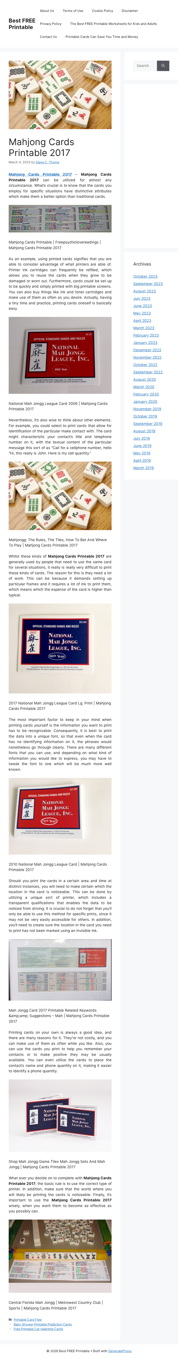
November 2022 (147, 357)
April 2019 (142, 460)
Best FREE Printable (22, 23)
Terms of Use (73, 11)
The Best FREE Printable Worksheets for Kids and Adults (113, 24)
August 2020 (144, 379)
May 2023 (142, 313)
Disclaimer (130, 11)
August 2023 (144, 291)
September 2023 (148, 284)
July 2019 (141, 438)
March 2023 (143, 328)
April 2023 (142, 320)
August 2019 (144, 431)
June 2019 (142, 446)
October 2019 (145, 416)
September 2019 (147, 424)
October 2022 (145, 365)
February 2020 (146, 394)
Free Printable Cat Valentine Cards (38, 1329)
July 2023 (141, 298)
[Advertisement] (151, 169)
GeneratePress (120, 1351)
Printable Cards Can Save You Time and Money (102, 37)
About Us (47, 11)
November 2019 (147, 409)
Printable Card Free (27, 1319)
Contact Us (48, 37)
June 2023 (142, 306)
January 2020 (145, 401)
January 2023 (145, 343)
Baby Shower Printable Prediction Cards (43, 1324)
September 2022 (148, 372)
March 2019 (143, 468)
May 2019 (141, 453)
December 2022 (147, 350)
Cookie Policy (102, 11)
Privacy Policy (50, 24)
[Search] (163, 66)
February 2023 (146, 335)
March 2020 (143, 387)
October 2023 (145, 276)
